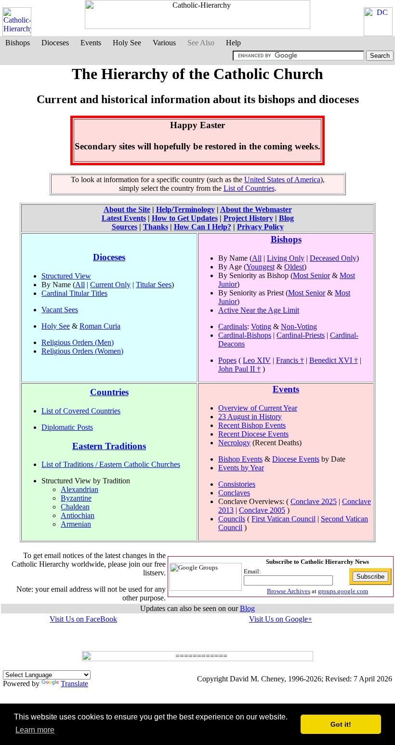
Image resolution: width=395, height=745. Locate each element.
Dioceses (55, 43)
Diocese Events (295, 459)
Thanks (155, 227)
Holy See (127, 43)
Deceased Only (333, 258)
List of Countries (249, 188)
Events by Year (241, 468)
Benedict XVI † (333, 360)
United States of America (282, 179)
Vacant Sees (59, 310)
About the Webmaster (256, 209)
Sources (124, 227)
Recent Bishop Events (252, 425)
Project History (248, 218)
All (80, 284)
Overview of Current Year (257, 408)
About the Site (127, 209)
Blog (286, 218)
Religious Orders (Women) (82, 351)
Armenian (76, 524)
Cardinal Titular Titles (74, 293)
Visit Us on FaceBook (83, 619)
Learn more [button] (34, 730)
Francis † (290, 360)
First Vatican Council (283, 519)
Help (233, 43)
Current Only (110, 284)
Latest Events (124, 218)
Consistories (236, 484)
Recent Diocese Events (253, 434)
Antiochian (77, 515)
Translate (74, 683)
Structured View (66, 276)
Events (90, 43)
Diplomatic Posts (67, 427)
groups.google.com (343, 591)
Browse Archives (288, 591)
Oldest (294, 267)
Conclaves (234, 493)
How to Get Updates (185, 218)
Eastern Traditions (109, 446)
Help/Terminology (185, 209)
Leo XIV (257, 360)
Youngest (260, 267)
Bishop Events (240, 459)
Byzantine (76, 498)
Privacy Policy (260, 227)
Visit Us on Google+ (280, 619)
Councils (231, 519)
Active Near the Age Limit (258, 310)
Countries (109, 392)
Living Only (285, 258)
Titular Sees (153, 284)
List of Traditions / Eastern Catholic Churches (110, 464)
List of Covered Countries (80, 411)
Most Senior (311, 275)
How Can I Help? (202, 227)
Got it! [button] (340, 724)
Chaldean (75, 507)
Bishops (17, 43)
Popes (227, 360)
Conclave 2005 (262, 510)
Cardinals (232, 326)
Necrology (234, 443)
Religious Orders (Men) (77, 342)
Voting (261, 326)
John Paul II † (239, 369)
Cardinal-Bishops (244, 335)
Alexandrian (79, 489)
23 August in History (250, 416)
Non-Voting (299, 326)
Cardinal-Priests (300, 335)
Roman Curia (99, 326)
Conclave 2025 (313, 501)
